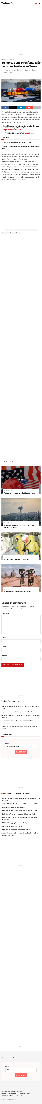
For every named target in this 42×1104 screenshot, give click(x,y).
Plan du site (19, 1095)
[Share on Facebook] (5, 107)
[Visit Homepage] (7, 3)
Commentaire (6, 613)
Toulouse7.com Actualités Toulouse (11, 1091)
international (10, 59)
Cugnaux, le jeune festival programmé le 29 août (16, 712)
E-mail (4, 646)
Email (7, 743)
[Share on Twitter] (13, 107)
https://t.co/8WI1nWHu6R (12, 130)
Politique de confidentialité (8, 1093)
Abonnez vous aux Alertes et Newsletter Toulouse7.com (18, 1058)
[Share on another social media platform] (37, 107)
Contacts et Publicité (7, 1095)
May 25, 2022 (29, 133)
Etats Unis (18, 230)
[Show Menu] (36, 3)
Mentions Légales (25, 1093)
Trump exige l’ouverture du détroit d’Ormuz (16, 142)
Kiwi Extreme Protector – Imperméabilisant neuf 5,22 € (18, 814)
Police (12, 233)
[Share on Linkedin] (21, 107)
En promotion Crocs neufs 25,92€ (12, 826)
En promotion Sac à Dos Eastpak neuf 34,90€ (15, 829)
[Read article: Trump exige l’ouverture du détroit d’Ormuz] (21, 480)
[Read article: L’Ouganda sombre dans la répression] (21, 578)
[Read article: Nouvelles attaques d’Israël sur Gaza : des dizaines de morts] (21, 512)
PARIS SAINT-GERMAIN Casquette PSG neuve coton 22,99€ (19, 804)
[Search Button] (40, 3)
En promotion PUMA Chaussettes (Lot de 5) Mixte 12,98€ (19, 810)
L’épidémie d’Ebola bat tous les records (18, 559)
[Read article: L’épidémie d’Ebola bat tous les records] (21, 546)
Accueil (3, 59)
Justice (34, 230)
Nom (3, 638)
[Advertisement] (21, 29)
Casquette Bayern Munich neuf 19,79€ (13, 807)
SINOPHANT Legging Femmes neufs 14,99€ (15, 823)
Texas (18, 233)
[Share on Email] (29, 107)
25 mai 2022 (4, 76)
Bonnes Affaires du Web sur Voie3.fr (16, 793)
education (9, 230)
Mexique (5, 233)
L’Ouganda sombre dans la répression (17, 592)
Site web (4, 655)
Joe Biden (26, 230)
